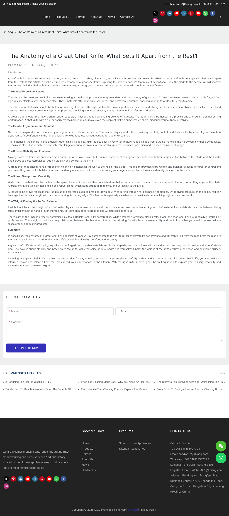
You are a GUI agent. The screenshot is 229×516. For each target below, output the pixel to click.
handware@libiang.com (184, 4)
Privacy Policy (148, 509)
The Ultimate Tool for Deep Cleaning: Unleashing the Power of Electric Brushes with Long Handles (191, 381)
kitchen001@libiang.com (207, 470)
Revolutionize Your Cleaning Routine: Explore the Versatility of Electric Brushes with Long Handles (115, 389)
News (222, 373)
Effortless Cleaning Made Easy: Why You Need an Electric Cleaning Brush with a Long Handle (115, 381)
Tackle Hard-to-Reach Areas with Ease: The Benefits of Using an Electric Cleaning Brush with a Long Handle (40, 389)
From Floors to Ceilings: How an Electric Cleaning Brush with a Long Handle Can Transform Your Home (191, 389)
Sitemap (133, 509)
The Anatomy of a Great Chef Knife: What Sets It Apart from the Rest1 (61, 32)
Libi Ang (8, 32)
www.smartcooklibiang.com (110, 509)
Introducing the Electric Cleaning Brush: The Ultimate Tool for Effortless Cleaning (28, 381)
